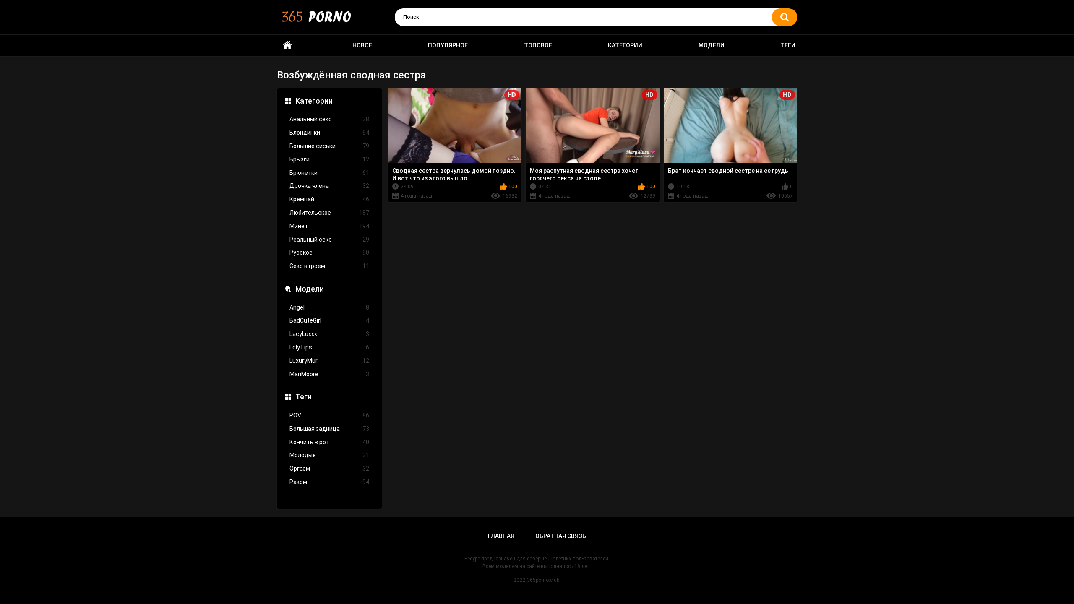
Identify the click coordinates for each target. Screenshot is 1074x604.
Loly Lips (329, 347)
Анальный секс (329, 119)
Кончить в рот (329, 442)
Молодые (329, 455)
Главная (501, 536)
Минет (329, 226)
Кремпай (329, 199)
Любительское (329, 212)
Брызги (329, 159)
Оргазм (329, 468)
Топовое (538, 45)
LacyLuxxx (329, 334)
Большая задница (329, 428)
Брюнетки (329, 172)
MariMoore (329, 374)
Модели (712, 45)
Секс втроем (329, 266)
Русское (329, 252)
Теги (787, 45)
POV (329, 415)
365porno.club (543, 580)
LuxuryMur (329, 360)
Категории (625, 45)
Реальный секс (329, 239)
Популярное (448, 45)
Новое (362, 45)
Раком (329, 482)
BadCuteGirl (329, 320)
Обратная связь (560, 536)
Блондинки (329, 132)
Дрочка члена (329, 185)
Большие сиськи (329, 146)
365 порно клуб (287, 45)
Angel (329, 307)
